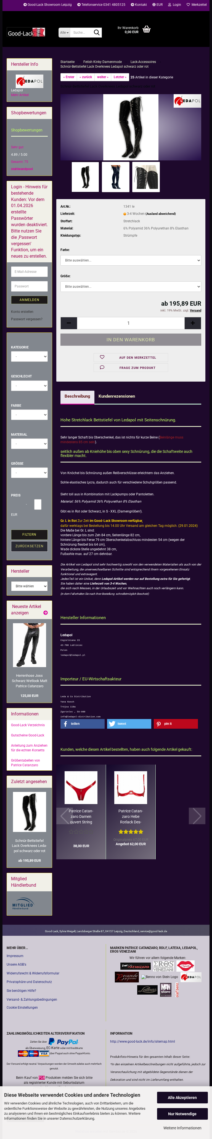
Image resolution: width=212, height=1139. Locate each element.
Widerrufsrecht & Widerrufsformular (33, 973)
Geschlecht (21, 376)
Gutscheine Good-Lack (27, 735)
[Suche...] (96, 33)
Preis (15, 495)
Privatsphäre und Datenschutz (29, 982)
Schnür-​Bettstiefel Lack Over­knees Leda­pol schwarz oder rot (29, 846)
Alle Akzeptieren (182, 1097)
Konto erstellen (22, 312)
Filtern (29, 535)
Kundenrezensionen (117, 396)
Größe (17, 464)
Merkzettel (198, 5)
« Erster (68, 77)
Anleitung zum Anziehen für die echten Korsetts (29, 748)
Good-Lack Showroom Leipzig (49, 5)
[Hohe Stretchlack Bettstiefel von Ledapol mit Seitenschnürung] (130, 127)
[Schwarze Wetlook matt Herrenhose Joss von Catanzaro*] (29, 645)
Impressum (15, 956)
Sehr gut (17, 147)
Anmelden (29, 300)
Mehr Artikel (20, 95)
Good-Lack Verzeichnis (28, 725)
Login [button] (176, 5)
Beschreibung (77, 396)
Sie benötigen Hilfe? (21, 991)
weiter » (102, 77)
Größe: (65, 276)
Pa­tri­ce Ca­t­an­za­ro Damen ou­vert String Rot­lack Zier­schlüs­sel (81, 817)
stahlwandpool (22, 169)
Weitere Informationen (182, 1128)
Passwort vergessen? (27, 319)
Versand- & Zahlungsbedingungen (32, 999)
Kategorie (20, 347)
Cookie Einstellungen (22, 1007)
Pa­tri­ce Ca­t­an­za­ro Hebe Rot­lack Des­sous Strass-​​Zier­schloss (130, 817)
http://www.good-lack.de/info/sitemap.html (142, 1041)
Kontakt (140, 5)
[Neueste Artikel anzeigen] (45, 613)
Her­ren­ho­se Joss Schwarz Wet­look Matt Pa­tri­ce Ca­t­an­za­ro (29, 680)
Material (19, 435)
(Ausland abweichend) (160, 214)
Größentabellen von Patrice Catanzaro (25, 763)
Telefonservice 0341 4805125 (103, 5)
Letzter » (120, 77)
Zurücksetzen (29, 546)
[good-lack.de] (28, 31)
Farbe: (65, 250)
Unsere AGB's (16, 964)
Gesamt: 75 (19, 162)
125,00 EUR (29, 696)
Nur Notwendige (182, 1114)
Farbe (16, 406)
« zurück (86, 77)
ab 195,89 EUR (29, 860)
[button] (157, 5)
